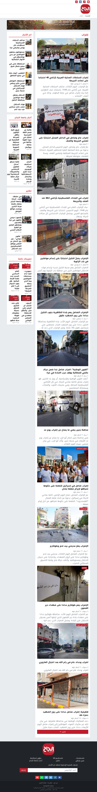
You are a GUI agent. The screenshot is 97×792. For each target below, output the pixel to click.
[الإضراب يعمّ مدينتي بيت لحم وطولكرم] (62, 525)
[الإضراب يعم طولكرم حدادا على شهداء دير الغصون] (62, 584)
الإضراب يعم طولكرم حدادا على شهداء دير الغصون (66, 607)
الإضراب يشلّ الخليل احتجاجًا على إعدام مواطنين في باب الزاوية (64, 260)
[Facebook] (60, 777)
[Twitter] (51, 777)
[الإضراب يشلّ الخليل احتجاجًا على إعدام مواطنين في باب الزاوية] (62, 237)
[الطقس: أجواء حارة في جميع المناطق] (28, 74)
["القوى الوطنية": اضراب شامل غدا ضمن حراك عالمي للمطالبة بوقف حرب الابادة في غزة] (62, 348)
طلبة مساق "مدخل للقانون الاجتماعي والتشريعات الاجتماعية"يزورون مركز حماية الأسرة (14, 170)
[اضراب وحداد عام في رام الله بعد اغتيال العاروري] (62, 641)
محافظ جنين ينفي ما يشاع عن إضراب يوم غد (66, 430)
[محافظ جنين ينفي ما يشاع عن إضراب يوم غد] (62, 408)
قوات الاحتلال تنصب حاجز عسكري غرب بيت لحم (17, 107)
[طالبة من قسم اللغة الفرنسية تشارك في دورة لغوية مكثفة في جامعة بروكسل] (26, 125)
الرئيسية (87, 16)
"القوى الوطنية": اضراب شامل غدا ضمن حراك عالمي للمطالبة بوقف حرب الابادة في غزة (65, 371)
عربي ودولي (80, 760)
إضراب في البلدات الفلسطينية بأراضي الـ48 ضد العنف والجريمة (65, 199)
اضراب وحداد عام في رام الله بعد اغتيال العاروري (63, 662)
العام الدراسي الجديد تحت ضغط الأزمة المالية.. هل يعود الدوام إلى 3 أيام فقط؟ (14, 280)
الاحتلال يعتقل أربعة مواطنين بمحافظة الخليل (18, 97)
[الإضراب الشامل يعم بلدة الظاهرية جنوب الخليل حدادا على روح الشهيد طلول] (62, 291)
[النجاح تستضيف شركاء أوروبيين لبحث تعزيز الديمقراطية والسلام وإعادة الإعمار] (26, 157)
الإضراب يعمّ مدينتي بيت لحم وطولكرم (69, 546)
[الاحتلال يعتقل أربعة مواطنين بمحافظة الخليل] (28, 96)
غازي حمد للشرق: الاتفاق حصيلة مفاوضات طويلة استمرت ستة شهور (14, 312)
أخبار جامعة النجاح (23, 117)
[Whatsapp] (42, 777)
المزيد (63, 731)
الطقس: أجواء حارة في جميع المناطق (17, 74)
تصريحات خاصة (24, 259)
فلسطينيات (83, 161)
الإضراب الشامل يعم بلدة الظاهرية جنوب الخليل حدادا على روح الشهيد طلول (64, 314)
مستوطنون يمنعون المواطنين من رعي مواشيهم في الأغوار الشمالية (17, 56)
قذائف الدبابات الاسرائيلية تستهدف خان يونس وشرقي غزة (17, 44)
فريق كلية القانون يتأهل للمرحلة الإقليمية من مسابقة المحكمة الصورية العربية (14, 140)
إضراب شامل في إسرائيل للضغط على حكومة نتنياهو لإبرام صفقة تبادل (65, 487)
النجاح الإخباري (85, 9)
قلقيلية (84, 675)
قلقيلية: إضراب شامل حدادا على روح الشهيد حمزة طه (65, 713)
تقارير (28, 191)
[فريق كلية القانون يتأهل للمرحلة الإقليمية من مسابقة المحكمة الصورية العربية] (14, 125)
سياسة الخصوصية (48, 786)
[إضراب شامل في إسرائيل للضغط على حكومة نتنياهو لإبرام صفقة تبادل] (62, 464)
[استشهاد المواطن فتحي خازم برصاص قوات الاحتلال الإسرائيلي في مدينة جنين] (28, 82)
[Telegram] (46, 777)
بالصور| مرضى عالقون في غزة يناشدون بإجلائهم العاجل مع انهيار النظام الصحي (15, 223)
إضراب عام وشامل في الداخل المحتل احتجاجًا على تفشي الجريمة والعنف (63, 139)
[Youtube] (37, 777)
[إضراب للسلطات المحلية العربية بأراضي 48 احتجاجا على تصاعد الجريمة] (62, 56)
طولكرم (84, 568)
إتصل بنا (50, 783)
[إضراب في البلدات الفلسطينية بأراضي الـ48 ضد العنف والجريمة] (62, 177)
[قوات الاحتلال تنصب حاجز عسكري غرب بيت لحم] (28, 106)
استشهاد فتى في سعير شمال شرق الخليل (17, 66)
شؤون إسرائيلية (82, 448)
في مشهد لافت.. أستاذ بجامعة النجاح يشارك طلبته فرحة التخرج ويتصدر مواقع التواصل (16, 204)
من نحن (55, 783)
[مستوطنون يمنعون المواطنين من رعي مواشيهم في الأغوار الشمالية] (28, 53)
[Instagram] (55, 777)
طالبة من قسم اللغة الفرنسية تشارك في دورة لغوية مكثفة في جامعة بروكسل (26, 138)
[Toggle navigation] (76, 1)
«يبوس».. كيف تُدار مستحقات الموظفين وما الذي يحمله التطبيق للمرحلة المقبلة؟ (27, 281)
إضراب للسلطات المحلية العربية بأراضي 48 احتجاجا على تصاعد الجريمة (63, 79)
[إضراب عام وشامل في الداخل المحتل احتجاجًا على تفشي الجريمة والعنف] (62, 116)
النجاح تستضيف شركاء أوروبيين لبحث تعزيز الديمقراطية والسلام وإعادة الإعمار (26, 172)
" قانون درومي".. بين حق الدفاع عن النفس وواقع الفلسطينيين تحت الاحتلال (16, 242)
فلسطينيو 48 (58, 758)
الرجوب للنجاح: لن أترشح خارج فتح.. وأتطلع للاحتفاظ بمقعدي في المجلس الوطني (26, 312)
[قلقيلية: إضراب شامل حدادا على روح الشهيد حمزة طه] (62, 690)
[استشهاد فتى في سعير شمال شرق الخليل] (28, 65)
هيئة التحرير (42, 783)
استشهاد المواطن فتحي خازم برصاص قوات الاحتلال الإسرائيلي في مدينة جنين (17, 86)
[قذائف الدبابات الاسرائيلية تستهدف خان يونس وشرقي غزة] (28, 42)
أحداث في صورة (82, 221)
